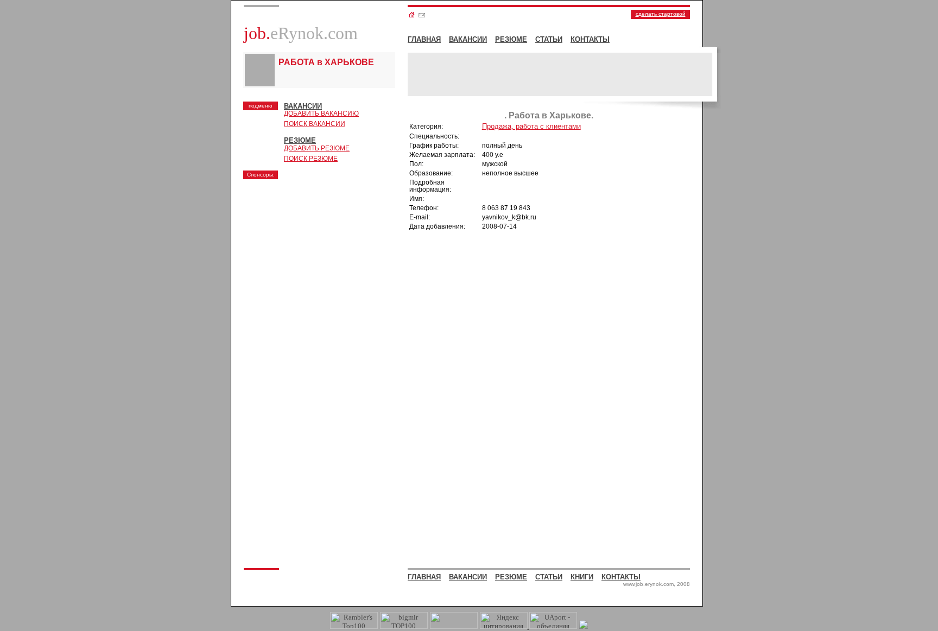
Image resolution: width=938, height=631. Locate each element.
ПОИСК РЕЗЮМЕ (311, 158)
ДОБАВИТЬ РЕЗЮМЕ (317, 148)
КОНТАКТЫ (590, 39)
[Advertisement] (327, 252)
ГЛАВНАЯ (424, 39)
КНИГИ (582, 577)
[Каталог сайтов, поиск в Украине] (454, 626)
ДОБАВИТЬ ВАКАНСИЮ (321, 113)
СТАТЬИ (548, 39)
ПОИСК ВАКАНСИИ (314, 124)
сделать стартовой (661, 14)
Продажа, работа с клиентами (531, 126)
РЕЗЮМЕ (511, 39)
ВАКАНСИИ (468, 39)
